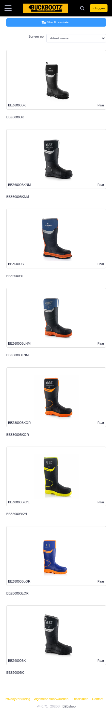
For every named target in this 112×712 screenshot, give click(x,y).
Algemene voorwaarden (51, 699)
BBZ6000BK (15, 117)
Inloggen (99, 8)
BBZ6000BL (15, 276)
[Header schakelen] (83, 8)
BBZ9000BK (15, 672)
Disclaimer (80, 699)
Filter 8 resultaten (58, 22)
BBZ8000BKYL (17, 514)
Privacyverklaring (17, 699)
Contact (97, 699)
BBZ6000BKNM (17, 196)
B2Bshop (69, 706)
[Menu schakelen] (8, 8)
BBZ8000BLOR (17, 593)
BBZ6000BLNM (17, 355)
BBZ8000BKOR (17, 434)
